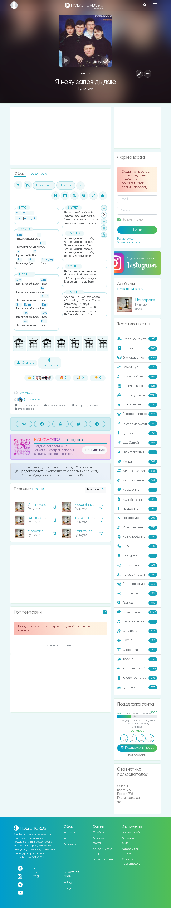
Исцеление (139, 489)
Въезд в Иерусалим (138, 424)
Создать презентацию (131, 861)
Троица (138, 659)
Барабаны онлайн (129, 840)
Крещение (138, 508)
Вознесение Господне (139, 404)
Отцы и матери (39, 504)
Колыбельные (138, 499)
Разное (139, 602)
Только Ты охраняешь (90, 517)
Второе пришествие (139, 413)
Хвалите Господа (87, 531)
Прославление (139, 583)
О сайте (98, 832)
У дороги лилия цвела (44, 531)
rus (35, 872)
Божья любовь (139, 376)
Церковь (139, 687)
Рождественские (139, 612)
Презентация (38, 173)
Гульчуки (85, 89)
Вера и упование (139, 395)
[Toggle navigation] (155, 5)
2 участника (34, 399)
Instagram (70, 882)
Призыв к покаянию (139, 574)
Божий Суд (138, 367)
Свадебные (139, 631)
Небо (139, 546)
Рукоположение (138, 621)
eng (36, 876)
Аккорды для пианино (130, 851)
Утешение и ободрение (140, 668)
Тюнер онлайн (131, 832)
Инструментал (139, 480)
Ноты (67, 838)
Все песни (94, 489)
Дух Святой (139, 442)
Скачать (28, 363)
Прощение (139, 593)
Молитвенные (139, 527)
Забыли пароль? (129, 242)
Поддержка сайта (100, 840)
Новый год (139, 555)
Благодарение (139, 357)
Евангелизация (139, 452)
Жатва (139, 461)
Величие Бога (139, 385)
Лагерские (139, 517)
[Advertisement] (60, 136)
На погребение (138, 536)
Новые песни (72, 832)
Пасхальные (139, 565)
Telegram (70, 888)
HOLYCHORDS (47, 440)
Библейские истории (139, 339)
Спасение (139, 649)
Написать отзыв (103, 859)
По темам (70, 844)
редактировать (33, 471)
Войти (137, 229)
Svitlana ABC (25, 393)
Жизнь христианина (139, 470)
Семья (139, 640)
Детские (139, 433)
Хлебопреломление (139, 677)
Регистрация (126, 238)
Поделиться (49, 365)
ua (35, 868)
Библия (139, 348)
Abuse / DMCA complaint (102, 851)
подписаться (95, 450)
